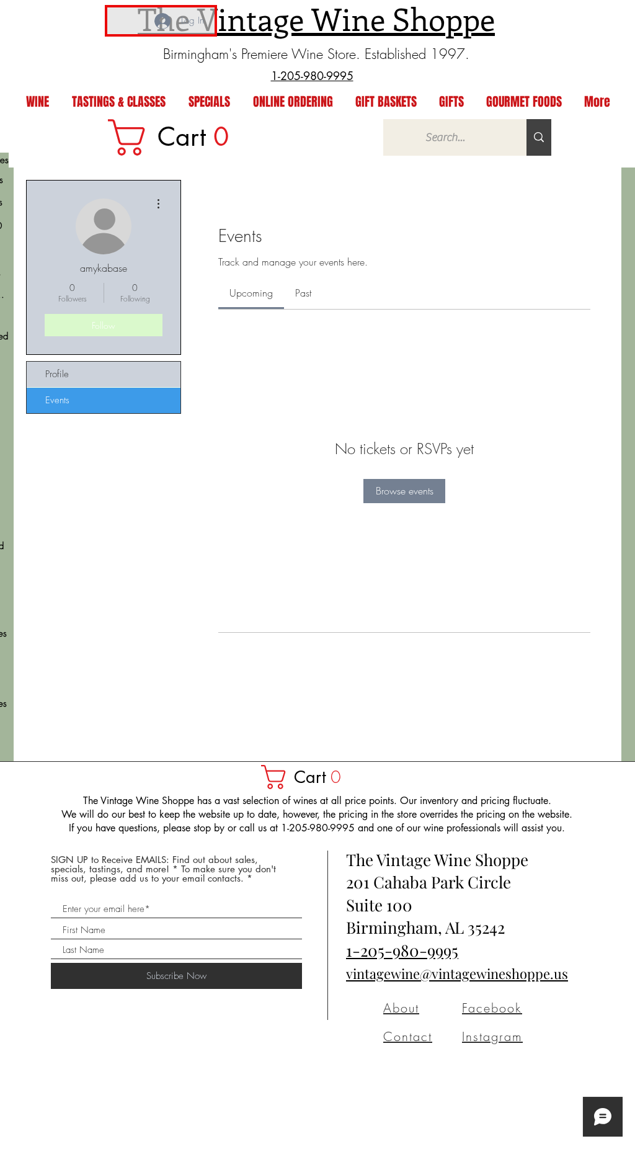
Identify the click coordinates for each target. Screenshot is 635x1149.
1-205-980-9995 (402, 950)
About (401, 1007)
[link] (177, 137)
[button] (307, 777)
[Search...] (538, 137)
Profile (57, 374)
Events (57, 400)
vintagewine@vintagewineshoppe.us (457, 973)
